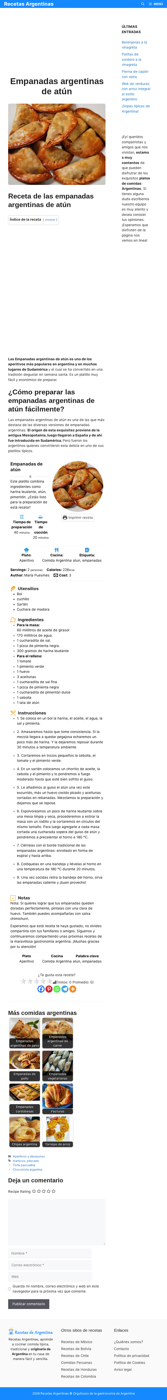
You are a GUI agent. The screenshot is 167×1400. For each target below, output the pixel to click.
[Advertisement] (56, 46)
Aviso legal (123, 1369)
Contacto (121, 1349)
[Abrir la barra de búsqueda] (143, 4)
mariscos (19, 1160)
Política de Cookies (129, 1363)
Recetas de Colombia (78, 1376)
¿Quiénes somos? (128, 1342)
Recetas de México (76, 1342)
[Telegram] (64, 989)
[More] (72, 989)
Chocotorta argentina (27, 1169)
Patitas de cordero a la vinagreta (131, 59)
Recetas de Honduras (79, 1369)
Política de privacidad (131, 1356)
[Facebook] (41, 989)
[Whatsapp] (56, 989)
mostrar (50, 219)
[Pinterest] (49, 989)
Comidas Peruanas (76, 1363)
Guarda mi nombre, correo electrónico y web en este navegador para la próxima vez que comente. (56, 1289)
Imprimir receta (80, 518)
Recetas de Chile (75, 1356)
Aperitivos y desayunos (29, 1156)
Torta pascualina (24, 1165)
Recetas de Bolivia (76, 1349)
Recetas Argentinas (29, 4)
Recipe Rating (19, 1192)
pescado (33, 1160)
